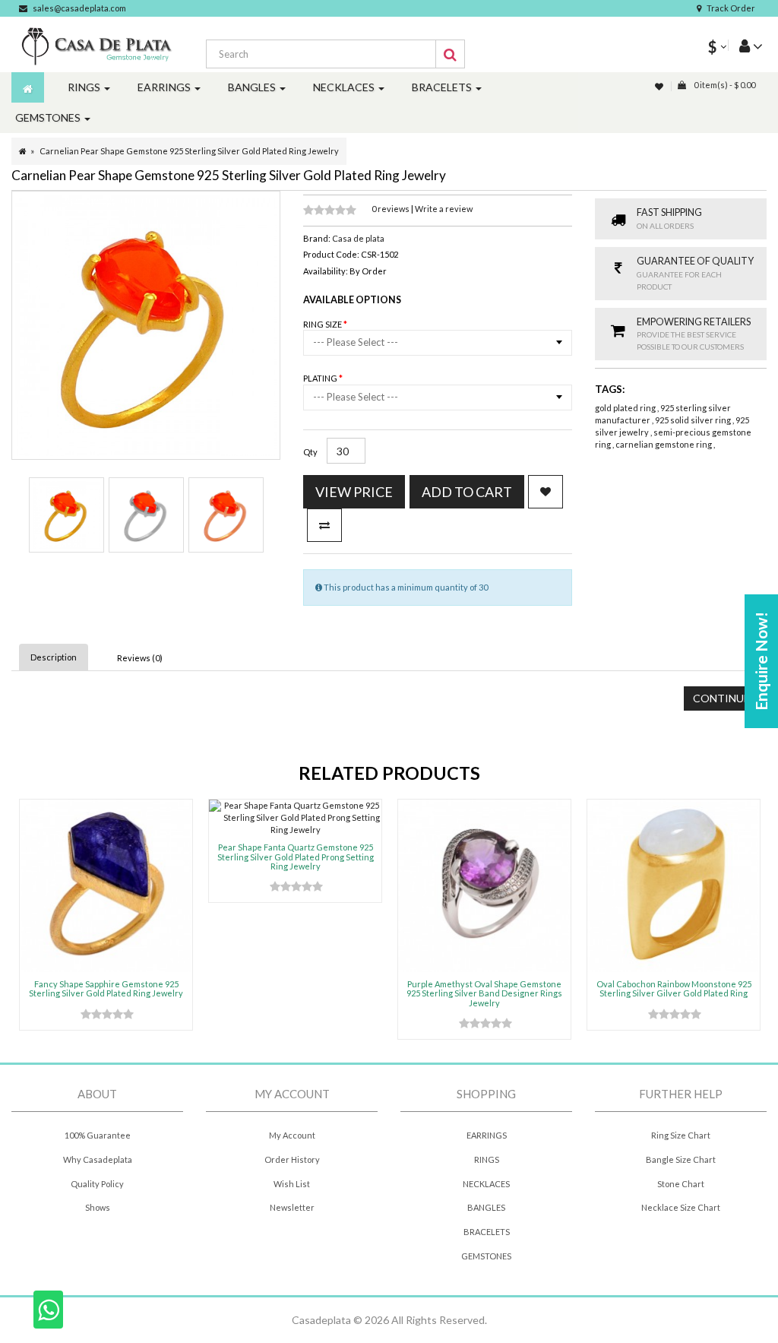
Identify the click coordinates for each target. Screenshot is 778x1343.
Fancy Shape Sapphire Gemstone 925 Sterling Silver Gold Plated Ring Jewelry (106, 988)
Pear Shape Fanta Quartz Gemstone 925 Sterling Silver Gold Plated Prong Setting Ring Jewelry (295, 856)
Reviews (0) (140, 658)
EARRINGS (486, 1135)
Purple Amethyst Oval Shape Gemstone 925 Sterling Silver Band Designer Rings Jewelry (484, 993)
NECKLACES (486, 1184)
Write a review (444, 209)
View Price (354, 491)
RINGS (486, 1159)
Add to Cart (467, 491)
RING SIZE (323, 324)
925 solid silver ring (693, 420)
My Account (292, 1135)
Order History (292, 1159)
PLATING (321, 378)
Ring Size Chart (680, 1135)
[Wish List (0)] (660, 86)
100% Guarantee (98, 1135)
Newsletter (292, 1207)
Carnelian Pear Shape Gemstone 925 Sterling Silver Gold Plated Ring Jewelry (189, 151)
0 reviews (391, 209)
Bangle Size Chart (681, 1159)
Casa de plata (358, 238)
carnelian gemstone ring (664, 444)
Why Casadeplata (97, 1159)
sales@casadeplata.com (79, 8)
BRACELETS (486, 1232)
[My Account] (745, 45)
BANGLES (486, 1207)
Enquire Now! (760, 661)
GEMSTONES (486, 1256)
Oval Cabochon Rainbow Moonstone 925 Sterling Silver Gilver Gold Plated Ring (673, 988)
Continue (721, 698)
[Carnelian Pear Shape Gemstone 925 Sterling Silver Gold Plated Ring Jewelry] (66, 515)
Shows (97, 1207)
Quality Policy (97, 1184)
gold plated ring (626, 408)
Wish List (292, 1184)
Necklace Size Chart (680, 1207)
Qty (310, 452)
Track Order (731, 8)
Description (53, 657)
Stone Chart (680, 1184)
